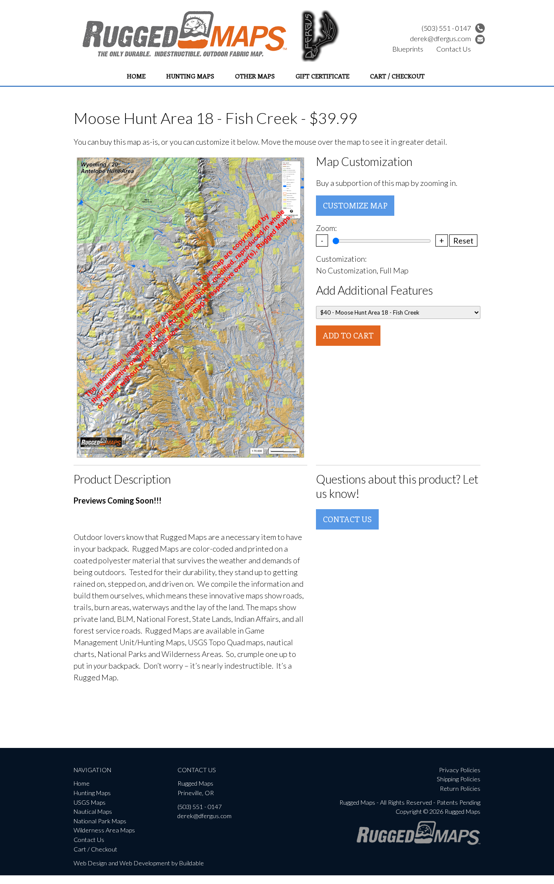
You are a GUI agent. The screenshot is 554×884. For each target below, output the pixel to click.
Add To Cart (348, 335)
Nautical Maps (93, 811)
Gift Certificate (322, 76)
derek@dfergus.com (440, 38)
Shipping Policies (458, 779)
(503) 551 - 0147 (446, 28)
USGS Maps (90, 802)
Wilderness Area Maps (104, 830)
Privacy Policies (459, 770)
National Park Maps (100, 821)
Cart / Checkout (397, 76)
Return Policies (460, 788)
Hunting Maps (190, 76)
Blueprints (407, 49)
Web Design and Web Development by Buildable (139, 863)
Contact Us (453, 49)
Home (136, 76)
